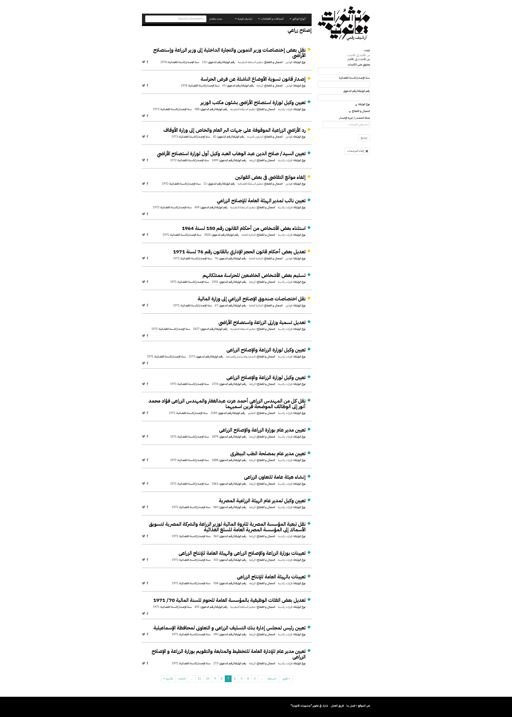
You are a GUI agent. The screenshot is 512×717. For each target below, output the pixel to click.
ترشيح (364, 138)
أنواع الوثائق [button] (298, 19)
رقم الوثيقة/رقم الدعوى (356, 91)
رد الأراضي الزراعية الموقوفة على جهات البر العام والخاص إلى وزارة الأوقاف (234, 130)
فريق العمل (337, 706)
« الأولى (286, 679)
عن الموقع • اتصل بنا (358, 706)
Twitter (143, 61)
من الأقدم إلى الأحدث (358, 55)
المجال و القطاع (361, 111)
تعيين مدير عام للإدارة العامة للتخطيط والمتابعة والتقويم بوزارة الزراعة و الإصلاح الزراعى (229, 654)
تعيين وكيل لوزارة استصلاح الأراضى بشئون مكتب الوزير (253, 102)
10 (207, 679)
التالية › (182, 679)
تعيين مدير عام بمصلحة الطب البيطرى (268, 453)
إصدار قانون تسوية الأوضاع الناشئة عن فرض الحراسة (253, 79)
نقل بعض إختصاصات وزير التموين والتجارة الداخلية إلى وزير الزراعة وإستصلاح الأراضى (229, 52)
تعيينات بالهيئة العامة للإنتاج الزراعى (271, 576)
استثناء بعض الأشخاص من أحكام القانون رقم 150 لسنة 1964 (244, 228)
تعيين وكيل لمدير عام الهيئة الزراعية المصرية (262, 500)
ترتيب (367, 50)
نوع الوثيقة (364, 104)
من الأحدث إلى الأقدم (358, 59)
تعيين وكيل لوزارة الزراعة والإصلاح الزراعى (266, 349)
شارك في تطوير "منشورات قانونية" (309, 706)
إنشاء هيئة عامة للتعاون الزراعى (275, 477)
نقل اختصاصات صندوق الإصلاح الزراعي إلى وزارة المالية (252, 298)
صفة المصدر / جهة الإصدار (354, 118)
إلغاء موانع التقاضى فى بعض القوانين (270, 177)
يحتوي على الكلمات (359, 65)
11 (199, 679)
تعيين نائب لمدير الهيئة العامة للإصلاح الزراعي (261, 200)
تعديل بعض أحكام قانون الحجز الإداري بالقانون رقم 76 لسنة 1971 (239, 251)
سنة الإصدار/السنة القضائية (354, 78)
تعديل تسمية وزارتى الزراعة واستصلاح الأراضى (262, 322)
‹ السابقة (272, 679)
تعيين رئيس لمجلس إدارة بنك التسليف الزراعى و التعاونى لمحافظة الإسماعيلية (229, 627)
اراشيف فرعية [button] (244, 19)
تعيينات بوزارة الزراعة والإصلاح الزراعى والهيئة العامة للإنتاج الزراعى (242, 553)
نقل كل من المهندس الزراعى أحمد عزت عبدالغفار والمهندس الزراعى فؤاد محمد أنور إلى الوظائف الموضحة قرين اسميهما (227, 403)
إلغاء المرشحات (356, 151)
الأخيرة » (168, 679)
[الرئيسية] (344, 23)
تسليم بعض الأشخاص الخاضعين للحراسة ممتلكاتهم (254, 275)
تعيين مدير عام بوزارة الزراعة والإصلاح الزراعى (262, 430)
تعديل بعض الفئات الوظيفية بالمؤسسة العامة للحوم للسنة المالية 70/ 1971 (229, 600)
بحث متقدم (215, 19)
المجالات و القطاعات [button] (272, 19)
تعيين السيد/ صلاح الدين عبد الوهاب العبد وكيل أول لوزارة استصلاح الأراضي (231, 153)
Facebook (147, 61)
